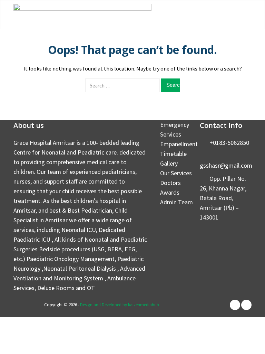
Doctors (170, 183)
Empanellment (179, 144)
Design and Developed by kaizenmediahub (119, 305)
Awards (169, 192)
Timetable (173, 154)
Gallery (169, 163)
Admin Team (176, 202)
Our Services (176, 173)
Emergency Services (174, 129)
